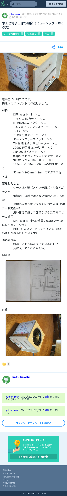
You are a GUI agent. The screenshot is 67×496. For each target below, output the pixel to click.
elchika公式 (9, 485)
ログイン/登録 (56, 4)
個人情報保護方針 (11, 476)
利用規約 (7, 470)
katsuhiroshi (14, 14)
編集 (47, 396)
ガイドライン (9, 473)
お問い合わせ (9, 482)
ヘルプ (6, 479)
